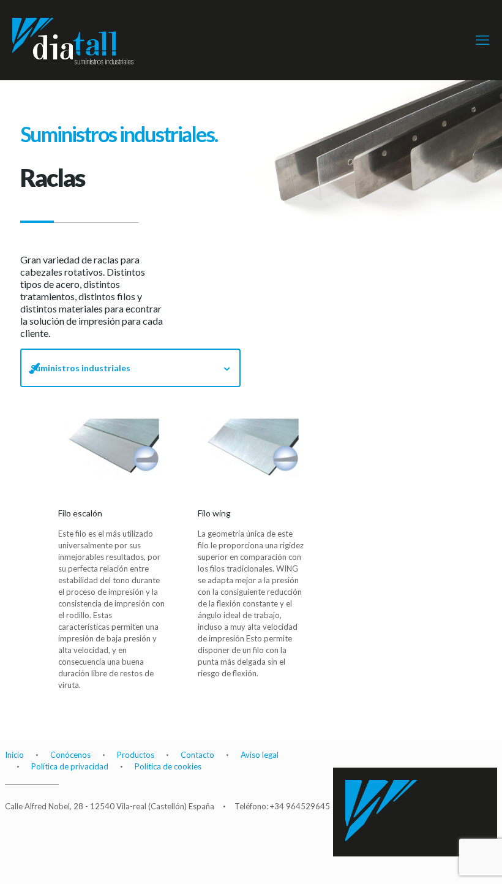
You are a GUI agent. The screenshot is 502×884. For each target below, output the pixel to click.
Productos (135, 755)
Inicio (14, 755)
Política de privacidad (69, 766)
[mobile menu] (482, 39)
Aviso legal (260, 755)
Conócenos (70, 755)
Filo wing (250, 447)
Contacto (197, 755)
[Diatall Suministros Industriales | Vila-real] (77, 40)
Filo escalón (111, 447)
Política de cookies (168, 766)
